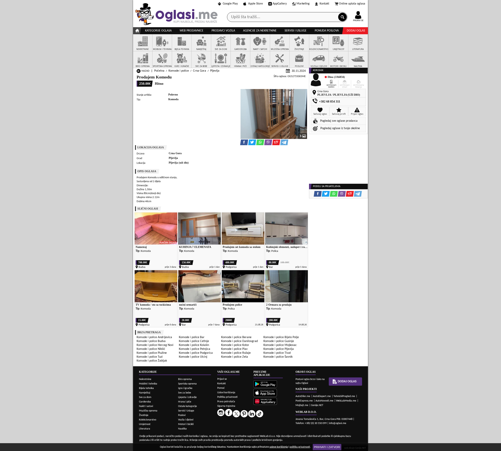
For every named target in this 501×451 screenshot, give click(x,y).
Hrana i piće (184, 401)
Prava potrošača (226, 401)
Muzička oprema (148, 410)
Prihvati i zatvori (327, 447)
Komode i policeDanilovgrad (239, 341)
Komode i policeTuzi (150, 356)
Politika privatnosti (227, 397)
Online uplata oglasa (352, 3)
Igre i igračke (185, 388)
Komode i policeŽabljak (152, 360)
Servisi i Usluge (186, 410)
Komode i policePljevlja (278, 349)
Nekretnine (145, 379)
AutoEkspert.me (322, 396)
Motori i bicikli (186, 424)
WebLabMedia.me (346, 400)
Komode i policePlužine (152, 353)
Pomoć (221, 388)
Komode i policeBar (192, 337)
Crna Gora (199, 70)
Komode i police (179, 70)
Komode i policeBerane (236, 337)
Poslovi (182, 415)
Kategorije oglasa (158, 30)
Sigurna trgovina (226, 406)
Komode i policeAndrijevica (154, 337)
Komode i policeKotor (235, 345)
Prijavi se (222, 379)
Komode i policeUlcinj (193, 356)
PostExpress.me (304, 400)
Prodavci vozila (223, 30)
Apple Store (255, 3)
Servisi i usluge (295, 30)
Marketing (303, 3)
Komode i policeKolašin (194, 345)
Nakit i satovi (146, 406)
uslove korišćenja (278, 447)
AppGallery (280, 3)
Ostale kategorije (187, 406)
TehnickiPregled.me (344, 396)
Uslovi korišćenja (226, 392)
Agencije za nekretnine (260, 30)
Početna (159, 70)
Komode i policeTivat (277, 353)
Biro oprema (185, 379)
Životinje (143, 415)
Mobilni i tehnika (148, 383)
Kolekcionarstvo (147, 419)
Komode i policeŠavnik (278, 356)
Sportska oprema (187, 383)
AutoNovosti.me (324, 400)
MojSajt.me (302, 405)
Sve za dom (145, 397)
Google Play (230, 3)
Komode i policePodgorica (196, 353)
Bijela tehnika (146, 388)
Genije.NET (317, 405)
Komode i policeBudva (151, 341)
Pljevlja (214, 70)
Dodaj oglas (356, 30)
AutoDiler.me (303, 396)
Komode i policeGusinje (278, 341)
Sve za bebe (184, 392)
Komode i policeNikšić (151, 349)
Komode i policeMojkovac (280, 345)
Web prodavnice (191, 30)
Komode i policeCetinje (194, 341)
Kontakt (324, 3)
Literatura (144, 428)
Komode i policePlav (234, 349)
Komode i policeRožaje (236, 353)
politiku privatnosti (300, 447)
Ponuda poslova (327, 30)
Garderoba (145, 401)
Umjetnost (144, 424)
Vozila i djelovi (185, 419)
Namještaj (144, 392)
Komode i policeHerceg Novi (155, 345)
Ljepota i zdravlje (187, 397)
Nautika (182, 428)
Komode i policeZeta (234, 356)
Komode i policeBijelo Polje (281, 337)
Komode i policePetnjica (194, 349)
